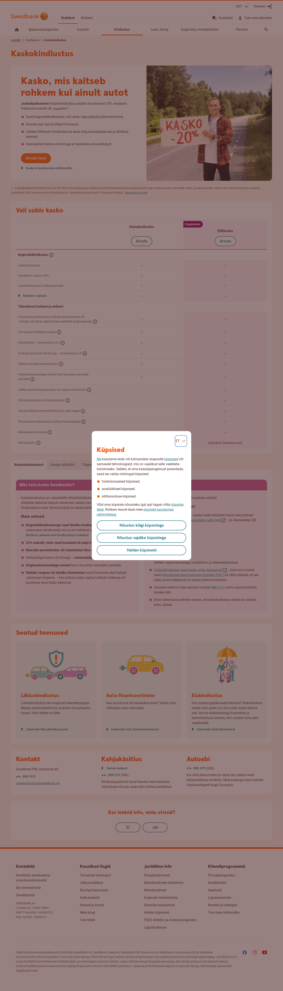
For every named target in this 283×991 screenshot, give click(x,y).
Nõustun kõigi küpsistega (142, 525)
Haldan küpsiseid (141, 550)
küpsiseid (171, 459)
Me (99, 459)
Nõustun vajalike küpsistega (141, 537)
